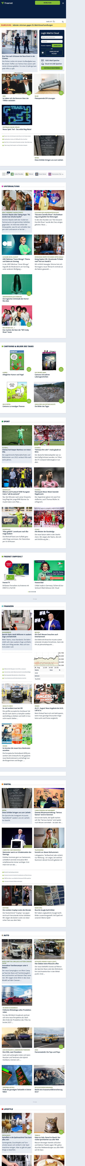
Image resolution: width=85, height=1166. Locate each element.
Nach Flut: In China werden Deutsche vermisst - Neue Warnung (18, 142)
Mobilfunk (47, 3)
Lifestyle (8, 1109)
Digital (7, 784)
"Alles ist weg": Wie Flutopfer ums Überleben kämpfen (15, 145)
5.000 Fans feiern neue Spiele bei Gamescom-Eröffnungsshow (17, 878)
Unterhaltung (11, 186)
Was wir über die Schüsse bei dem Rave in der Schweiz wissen (17, 136)
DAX (36, 673)
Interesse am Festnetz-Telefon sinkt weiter (13, 881)
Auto (6, 935)
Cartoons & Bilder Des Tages (18, 346)
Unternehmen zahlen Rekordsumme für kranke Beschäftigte (17, 672)
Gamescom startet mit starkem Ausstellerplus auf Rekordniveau (18, 875)
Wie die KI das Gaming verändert (11, 872)
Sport (7, 421)
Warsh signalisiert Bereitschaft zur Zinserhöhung (14, 675)
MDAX (37, 676)
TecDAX (37, 679)
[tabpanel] (20, 50)
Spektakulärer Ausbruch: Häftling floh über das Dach (15, 139)
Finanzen (9, 606)
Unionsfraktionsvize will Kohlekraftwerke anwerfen (15, 678)
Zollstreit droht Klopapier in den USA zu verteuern (15, 669)
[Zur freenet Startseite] (6, 2)
